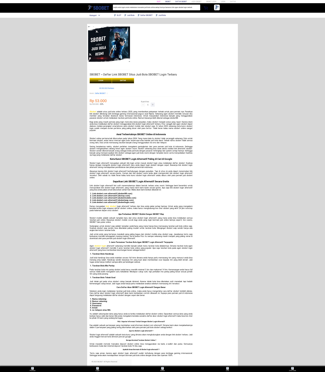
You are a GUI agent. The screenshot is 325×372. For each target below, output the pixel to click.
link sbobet (111, 206)
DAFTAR (233, 1)
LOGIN (223, 1)
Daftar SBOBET (181, 1)
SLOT (158, 1)
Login (98, 370)
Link (227, 370)
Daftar (162, 370)
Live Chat (292, 370)
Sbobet (93, 112)
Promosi (32, 370)
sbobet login (100, 246)
